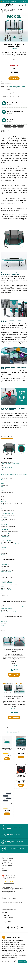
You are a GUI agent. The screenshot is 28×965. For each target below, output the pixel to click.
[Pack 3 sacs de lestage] (7, 796)
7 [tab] (14, 39)
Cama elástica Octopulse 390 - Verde (14, 650)
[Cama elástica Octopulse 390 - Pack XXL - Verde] (13, 693)
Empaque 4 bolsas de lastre (7, 804)
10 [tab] (19, 39)
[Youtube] (22, 927)
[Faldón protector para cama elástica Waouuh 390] (21, 741)
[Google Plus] (7, 927)
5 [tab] (12, 39)
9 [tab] (17, 39)
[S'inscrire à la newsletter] (21, 902)
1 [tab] (6, 39)
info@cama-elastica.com (8, 891)
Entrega (4, 867)
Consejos (4, 870)
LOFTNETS (6, 912)
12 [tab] (21, 39)
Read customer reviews (9, 883)
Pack (15, 126)
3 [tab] (9, 39)
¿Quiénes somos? (6, 860)
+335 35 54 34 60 (7, 887)
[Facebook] (11, 927)
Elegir (13, 961)
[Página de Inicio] (2, 9)
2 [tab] (7, 39)
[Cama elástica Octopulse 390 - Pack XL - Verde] (14, 27)
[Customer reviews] (9, 876)
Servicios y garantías (7, 865)
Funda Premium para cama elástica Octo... (7, 749)
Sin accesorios (6, 89)
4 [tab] (10, 39)
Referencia (11, 50)
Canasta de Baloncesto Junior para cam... (21, 776)
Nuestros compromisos (7, 863)
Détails (14, 59)
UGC (3, 868)
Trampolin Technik (8, 914)
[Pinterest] (18, 927)
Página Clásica (8, 922)
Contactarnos (5, 862)
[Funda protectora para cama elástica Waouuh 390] (7, 741)
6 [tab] (13, 39)
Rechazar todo (5, 961)
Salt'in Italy (6, 915)
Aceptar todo (22, 961)
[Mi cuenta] (21, 5)
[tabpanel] (14, 27)
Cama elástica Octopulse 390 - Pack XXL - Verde (14, 697)
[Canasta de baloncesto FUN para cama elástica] (21, 768)
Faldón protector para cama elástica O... (21, 750)
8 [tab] (16, 39)
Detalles (5, 130)
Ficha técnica (8, 126)
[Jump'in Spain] (10, 5)
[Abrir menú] (2, 4)
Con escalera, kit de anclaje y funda (11, 96)
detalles (10, 104)
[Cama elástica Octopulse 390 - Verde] (13, 646)
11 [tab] (20, 39)
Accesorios (21, 126)
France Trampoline (8, 917)
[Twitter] (14, 927)
